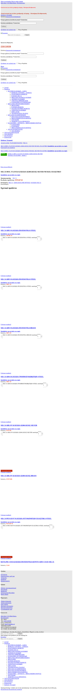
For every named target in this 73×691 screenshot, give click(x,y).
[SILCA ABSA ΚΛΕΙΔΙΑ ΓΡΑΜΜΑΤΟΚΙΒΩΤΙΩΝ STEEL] (36, 368)
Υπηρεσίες (4, 578)
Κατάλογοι (4, 591)
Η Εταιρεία (4, 574)
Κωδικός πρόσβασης (10, 23)
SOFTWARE (15, 120)
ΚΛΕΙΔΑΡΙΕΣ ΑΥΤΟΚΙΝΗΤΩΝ (21, 102)
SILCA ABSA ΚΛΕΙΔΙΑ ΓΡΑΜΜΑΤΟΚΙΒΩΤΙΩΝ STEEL (22, 377)
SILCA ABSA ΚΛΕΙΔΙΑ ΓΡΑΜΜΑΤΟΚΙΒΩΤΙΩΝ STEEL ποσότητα (23, 383)
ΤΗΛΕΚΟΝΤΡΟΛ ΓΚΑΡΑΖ (19, 113)
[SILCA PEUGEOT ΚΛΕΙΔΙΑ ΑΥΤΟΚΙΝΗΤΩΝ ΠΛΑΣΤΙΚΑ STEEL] (36, 510)
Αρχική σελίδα (5, 143)
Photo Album (4, 594)
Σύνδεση (3, 26)
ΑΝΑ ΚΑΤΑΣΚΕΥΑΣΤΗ (15, 129)
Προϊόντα (3, 579)
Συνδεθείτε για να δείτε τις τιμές (57, 146)
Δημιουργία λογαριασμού (13, 16)
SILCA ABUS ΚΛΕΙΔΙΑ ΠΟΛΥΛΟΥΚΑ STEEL (18, 230)
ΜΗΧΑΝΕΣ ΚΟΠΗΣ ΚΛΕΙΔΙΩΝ (21, 97)
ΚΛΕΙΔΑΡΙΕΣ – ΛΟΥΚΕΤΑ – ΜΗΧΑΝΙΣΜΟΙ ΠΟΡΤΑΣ (24, 123)
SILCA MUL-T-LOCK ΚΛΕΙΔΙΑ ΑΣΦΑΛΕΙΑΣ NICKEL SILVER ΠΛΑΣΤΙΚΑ (24, 151)
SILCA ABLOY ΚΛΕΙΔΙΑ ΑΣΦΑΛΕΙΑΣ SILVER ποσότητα (20, 432)
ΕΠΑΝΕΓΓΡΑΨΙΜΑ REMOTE (20, 108)
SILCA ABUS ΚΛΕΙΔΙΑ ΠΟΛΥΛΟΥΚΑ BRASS (18, 328)
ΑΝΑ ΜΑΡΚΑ (15, 131)
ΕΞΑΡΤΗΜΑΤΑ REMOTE (19, 94)
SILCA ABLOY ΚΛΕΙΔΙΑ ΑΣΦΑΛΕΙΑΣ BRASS (18, 476)
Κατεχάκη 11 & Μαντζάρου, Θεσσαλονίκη (13, 3)
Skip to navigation (6, 1)
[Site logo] (4, 33)
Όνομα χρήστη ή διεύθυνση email (14, 20)
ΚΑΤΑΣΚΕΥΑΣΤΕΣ (16, 143)
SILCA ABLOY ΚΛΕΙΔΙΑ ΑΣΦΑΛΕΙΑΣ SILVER (19, 425)
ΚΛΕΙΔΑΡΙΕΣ (15, 124)
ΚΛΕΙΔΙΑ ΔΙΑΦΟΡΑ (17, 107)
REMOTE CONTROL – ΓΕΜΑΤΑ (21, 92)
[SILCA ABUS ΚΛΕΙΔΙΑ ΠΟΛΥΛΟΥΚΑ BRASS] (36, 319)
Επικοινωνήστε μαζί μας (8, 576)
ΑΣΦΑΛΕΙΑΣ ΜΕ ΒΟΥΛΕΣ (22, 182)
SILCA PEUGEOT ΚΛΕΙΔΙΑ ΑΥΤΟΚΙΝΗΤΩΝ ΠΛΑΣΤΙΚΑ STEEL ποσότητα (26, 525)
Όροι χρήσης (4, 604)
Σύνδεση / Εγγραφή (9, 685)
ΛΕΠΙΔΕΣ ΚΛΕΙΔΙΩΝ (18, 99)
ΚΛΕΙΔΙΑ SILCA (16, 96)
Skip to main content (17, 1)
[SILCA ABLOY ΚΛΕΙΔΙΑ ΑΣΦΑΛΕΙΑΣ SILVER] (36, 416)
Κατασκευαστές (5, 581)
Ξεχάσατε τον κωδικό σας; (8, 29)
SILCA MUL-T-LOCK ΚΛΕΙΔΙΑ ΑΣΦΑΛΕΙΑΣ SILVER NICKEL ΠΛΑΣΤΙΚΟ (24, 146)
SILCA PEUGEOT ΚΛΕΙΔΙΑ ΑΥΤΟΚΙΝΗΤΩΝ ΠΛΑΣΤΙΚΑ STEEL (26, 518)
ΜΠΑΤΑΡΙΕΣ (15, 105)
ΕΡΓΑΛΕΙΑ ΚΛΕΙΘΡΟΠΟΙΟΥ (17, 115)
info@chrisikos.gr (10, 624)
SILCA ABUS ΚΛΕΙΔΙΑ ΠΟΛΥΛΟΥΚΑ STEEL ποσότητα (20, 237)
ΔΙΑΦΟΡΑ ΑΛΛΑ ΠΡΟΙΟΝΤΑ (20, 121)
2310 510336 (6, 46)
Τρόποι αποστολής (6, 603)
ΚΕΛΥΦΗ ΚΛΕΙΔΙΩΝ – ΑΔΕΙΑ (17, 91)
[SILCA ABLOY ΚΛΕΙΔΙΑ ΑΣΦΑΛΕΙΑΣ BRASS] (36, 465)
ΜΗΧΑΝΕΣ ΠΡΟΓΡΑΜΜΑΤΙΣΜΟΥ (19, 104)
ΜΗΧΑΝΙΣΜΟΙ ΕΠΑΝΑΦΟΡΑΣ (21, 118)
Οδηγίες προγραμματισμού (8, 588)
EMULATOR (15, 112)
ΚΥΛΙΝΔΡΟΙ (15, 126)
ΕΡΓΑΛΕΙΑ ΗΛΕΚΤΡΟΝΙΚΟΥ (20, 116)
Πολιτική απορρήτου (6, 607)
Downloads (4, 589)
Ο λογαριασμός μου (6, 609)
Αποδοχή (19, 689)
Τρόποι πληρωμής (6, 601)
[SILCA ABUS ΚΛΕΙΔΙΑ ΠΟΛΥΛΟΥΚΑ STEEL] (36, 222)
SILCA (25, 143)
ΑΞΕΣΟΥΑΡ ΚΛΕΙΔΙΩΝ (18, 110)
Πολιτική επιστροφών (7, 606)
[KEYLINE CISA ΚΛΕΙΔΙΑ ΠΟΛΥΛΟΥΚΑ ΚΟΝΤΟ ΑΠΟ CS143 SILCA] (14, 555)
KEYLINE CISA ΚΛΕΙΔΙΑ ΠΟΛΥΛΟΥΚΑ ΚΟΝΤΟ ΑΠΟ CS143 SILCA (27, 562)
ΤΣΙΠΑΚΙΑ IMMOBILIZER (19, 100)
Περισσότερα (8, 689)
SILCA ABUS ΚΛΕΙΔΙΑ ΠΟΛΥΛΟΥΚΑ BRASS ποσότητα (20, 335)
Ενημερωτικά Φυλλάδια (7, 593)
